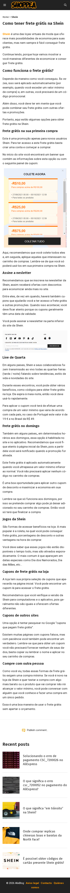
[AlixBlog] (24, 5)
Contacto (46, 883)
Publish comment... (37, 730)
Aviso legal (32, 883)
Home (6, 17)
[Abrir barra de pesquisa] (65, 5)
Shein (14, 17)
